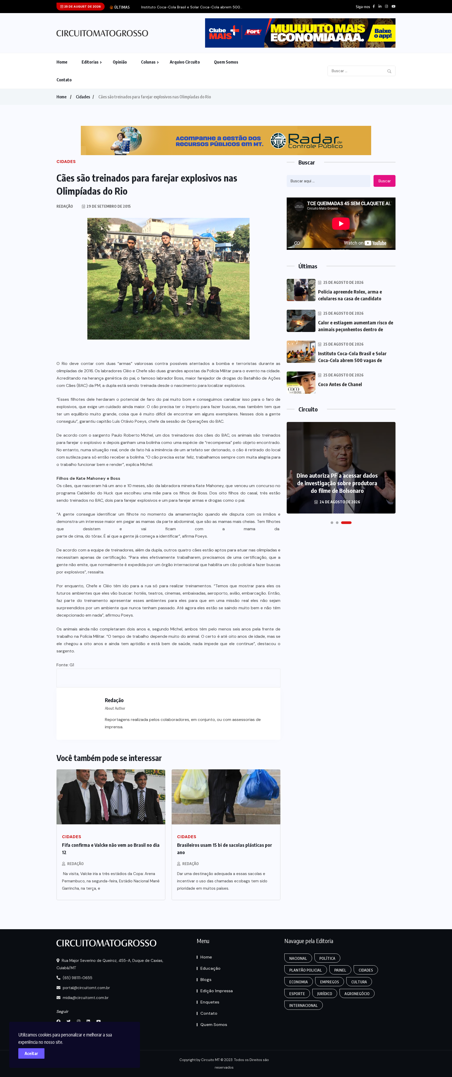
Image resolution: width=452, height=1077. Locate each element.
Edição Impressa (216, 991)
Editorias (90, 62)
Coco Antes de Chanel (340, 384)
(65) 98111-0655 (77, 977)
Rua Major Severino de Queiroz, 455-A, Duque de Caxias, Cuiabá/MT (109, 964)
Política (327, 958)
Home (61, 62)
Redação (75, 863)
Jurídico (324, 993)
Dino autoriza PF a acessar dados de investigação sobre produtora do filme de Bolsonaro (337, 483)
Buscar (384, 181)
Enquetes (209, 1002)
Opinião (120, 62)
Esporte (297, 993)
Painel (340, 970)
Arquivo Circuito (185, 62)
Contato (64, 79)
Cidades (83, 96)
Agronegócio (357, 993)
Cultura (359, 982)
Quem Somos (226, 62)
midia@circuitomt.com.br (85, 997)
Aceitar (31, 1053)
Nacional (298, 958)
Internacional (303, 1005)
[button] (332, 522)
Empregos (329, 982)
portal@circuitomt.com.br (86, 987)
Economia (298, 982)
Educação (210, 968)
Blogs (205, 979)
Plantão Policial (305, 970)
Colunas (148, 62)
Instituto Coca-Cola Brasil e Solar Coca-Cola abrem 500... (191, 7)
